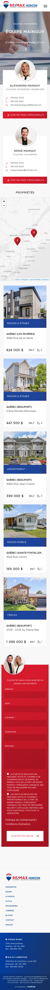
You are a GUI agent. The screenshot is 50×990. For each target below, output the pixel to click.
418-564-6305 (17, 167)
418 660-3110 (16, 949)
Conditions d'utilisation (18, 824)
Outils (9, 901)
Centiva (30, 987)
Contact (10, 920)
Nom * (8, 703)
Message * (10, 746)
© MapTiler (24, 279)
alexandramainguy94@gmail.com (26, 42)
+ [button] (4, 201)
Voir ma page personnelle (26, 115)
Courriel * (10, 718)
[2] (17, 245)
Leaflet (17, 279)
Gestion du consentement (31, 982)
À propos (10, 896)
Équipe (9, 892)
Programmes (12, 906)
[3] (34, 237)
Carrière (10, 911)
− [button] (4, 205)
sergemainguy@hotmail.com (23, 170)
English (9, 925)
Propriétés (11, 887)
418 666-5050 (17, 98)
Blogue (9, 915)
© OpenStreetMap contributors (38, 279)
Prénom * (9, 689)
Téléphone (10, 732)
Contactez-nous (22, 836)
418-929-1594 (16, 101)
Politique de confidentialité (21, 820)
